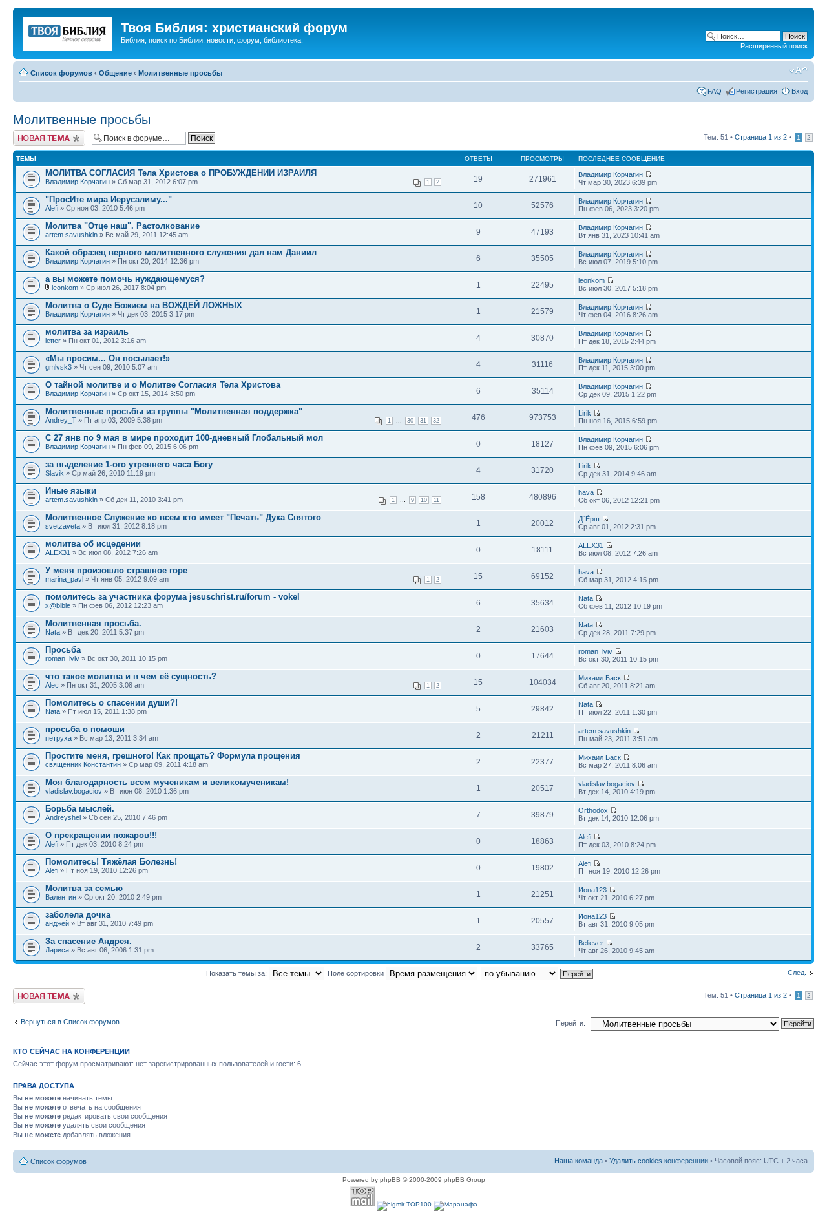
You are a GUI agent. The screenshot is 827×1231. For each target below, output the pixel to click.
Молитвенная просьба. (93, 623)
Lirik (584, 413)
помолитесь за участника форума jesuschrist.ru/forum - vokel (172, 597)
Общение (115, 73)
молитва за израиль (87, 332)
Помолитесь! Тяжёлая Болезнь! (111, 862)
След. (797, 972)
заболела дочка (77, 915)
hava (586, 492)
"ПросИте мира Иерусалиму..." (108, 199)
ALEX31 (57, 552)
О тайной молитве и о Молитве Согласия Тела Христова (162, 385)
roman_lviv (62, 658)
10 (424, 500)
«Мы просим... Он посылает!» (107, 358)
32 (436, 420)
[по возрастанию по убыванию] (537, 973)
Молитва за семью (84, 888)
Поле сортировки (357, 973)
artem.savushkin (71, 234)
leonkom (65, 287)
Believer (590, 943)
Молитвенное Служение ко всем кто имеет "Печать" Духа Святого (183, 517)
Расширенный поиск (774, 46)
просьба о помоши (85, 729)
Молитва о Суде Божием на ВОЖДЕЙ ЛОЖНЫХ (143, 305)
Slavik (54, 473)
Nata (585, 598)
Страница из (761, 137)
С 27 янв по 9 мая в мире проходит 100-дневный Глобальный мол (184, 438)
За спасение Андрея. (88, 941)
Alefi (51, 208)
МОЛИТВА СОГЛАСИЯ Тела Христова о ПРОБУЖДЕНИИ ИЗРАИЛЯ (181, 173)
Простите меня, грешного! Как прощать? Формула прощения (172, 756)
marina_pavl (64, 579)
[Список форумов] (68, 31)
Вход (799, 91)
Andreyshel (63, 817)
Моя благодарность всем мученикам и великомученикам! (167, 782)
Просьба (63, 650)
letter (53, 340)
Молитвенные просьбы (180, 73)
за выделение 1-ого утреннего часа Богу (129, 464)
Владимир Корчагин (77, 181)
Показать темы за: (237, 973)
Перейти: (570, 1023)
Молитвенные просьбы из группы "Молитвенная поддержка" (173, 411)
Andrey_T (60, 420)
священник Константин (83, 764)
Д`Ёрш (589, 519)
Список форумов (61, 73)
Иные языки (70, 491)
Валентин (60, 897)
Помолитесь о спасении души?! (111, 703)
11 (436, 500)
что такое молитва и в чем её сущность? (130, 676)
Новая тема (32, 134)
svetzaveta (62, 526)
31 (423, 420)
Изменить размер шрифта (798, 70)
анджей (57, 923)
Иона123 (592, 890)
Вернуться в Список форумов (70, 1022)
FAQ (714, 91)
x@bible (57, 605)
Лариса (57, 950)
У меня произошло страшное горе (116, 570)
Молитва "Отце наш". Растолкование (122, 226)
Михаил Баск (599, 678)
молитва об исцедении (93, 544)
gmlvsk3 (58, 367)
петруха (58, 738)
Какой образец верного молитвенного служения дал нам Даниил (181, 252)
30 (410, 420)
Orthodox (593, 810)
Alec (52, 685)
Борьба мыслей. (79, 809)
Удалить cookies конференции (658, 1160)
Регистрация (756, 91)
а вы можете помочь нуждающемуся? (125, 279)
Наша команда (578, 1160)
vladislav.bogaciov (73, 791)
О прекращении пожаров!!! (101, 835)
